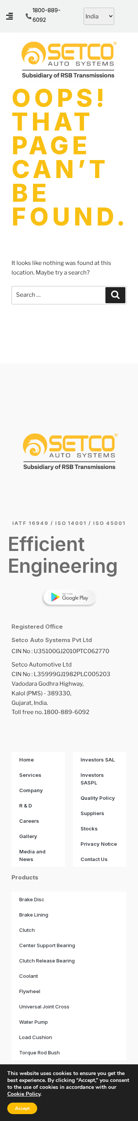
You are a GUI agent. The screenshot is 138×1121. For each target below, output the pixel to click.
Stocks (89, 828)
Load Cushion (35, 1037)
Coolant (28, 976)
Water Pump (33, 1022)
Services (30, 775)
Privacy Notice (98, 844)
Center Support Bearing (47, 945)
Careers (29, 821)
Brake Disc (31, 899)
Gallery (28, 836)
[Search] (115, 295)
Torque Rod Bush (39, 1052)
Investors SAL (97, 760)
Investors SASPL (92, 779)
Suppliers (92, 813)
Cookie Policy (23, 1094)
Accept (22, 1108)
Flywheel (29, 991)
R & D (25, 805)
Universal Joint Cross (44, 1006)
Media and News (32, 855)
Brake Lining (33, 915)
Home (26, 760)
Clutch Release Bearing (47, 961)
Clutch (27, 930)
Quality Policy (97, 798)
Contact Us (94, 859)
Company (31, 790)
